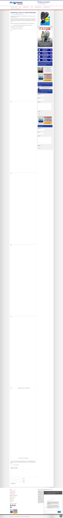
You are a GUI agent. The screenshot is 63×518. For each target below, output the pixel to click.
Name (23, 478)
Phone (39, 98)
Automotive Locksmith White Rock (15, 8)
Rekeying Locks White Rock (13, 495)
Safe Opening (11, 500)
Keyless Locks (12, 498)
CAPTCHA (39, 111)
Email (23, 480)
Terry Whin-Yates (17, 14)
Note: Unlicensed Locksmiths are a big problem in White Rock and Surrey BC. (45, 47)
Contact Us (11, 501)
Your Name (39, 94)
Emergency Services (12, 492)
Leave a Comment (21, 14)
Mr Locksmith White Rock (22, 3)
